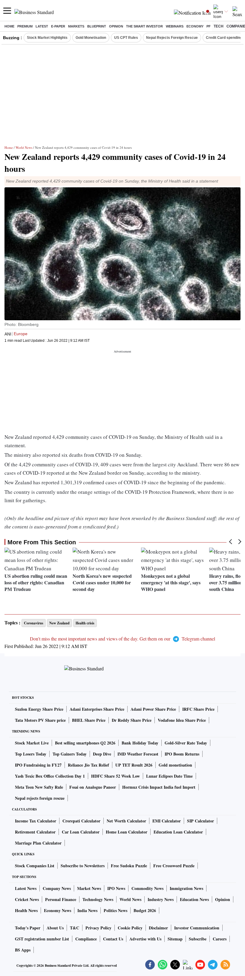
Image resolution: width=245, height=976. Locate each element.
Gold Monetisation (91, 38)
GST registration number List (42, 939)
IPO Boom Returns (182, 754)
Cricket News (27, 899)
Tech (218, 26)
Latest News (25, 888)
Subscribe (197, 939)
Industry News (161, 899)
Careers (219, 939)
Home (9, 26)
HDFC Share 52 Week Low (115, 776)
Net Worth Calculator (126, 821)
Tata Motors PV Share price (40, 720)
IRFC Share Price (198, 709)
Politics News (115, 910)
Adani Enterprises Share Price (97, 709)
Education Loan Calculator (178, 832)
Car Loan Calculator (80, 832)
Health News (26, 910)
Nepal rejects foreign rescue (40, 798)
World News (24, 147)
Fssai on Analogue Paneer (92, 787)
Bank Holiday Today (140, 743)
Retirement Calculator (35, 832)
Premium (25, 26)
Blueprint (96, 26)
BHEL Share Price (88, 720)
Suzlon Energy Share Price (39, 709)
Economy (194, 26)
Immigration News (186, 888)
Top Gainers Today (70, 754)
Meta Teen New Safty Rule (39, 787)
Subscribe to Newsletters (83, 865)
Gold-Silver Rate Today (186, 743)
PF (208, 26)
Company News (57, 888)
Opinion (116, 26)
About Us (55, 928)
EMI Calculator (166, 821)
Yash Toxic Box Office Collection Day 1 (50, 776)
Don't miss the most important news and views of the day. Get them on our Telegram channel (122, 638)
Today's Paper (27, 928)
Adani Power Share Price (153, 709)
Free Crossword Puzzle (174, 865)
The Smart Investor (144, 26)
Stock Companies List (34, 865)
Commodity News (147, 888)
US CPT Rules (126, 38)
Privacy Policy (98, 928)
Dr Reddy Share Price (131, 720)
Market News (89, 888)
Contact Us (113, 939)
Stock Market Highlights (47, 38)
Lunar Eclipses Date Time (169, 776)
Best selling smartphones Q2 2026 (85, 743)
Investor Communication (196, 928)
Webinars (174, 26)
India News (87, 910)
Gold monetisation (175, 765)
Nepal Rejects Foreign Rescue (172, 38)
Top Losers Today (30, 754)
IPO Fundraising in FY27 (38, 765)
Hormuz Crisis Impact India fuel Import (158, 787)
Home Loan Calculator (126, 832)
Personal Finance (60, 899)
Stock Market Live (32, 743)
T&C (74, 928)
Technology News (97, 899)
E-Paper (58, 26)
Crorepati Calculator (81, 821)
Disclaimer (158, 928)
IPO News (116, 888)
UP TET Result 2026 (133, 765)
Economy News (57, 910)
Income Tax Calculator (35, 821)
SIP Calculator (200, 821)
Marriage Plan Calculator (38, 843)
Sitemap (175, 939)
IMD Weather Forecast (137, 754)
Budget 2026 (145, 910)
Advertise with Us (145, 939)
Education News (194, 899)
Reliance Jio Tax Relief (88, 765)
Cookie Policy (130, 928)
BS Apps (22, 950)
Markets (76, 26)
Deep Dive (102, 754)
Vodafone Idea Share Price (182, 720)
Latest (42, 26)
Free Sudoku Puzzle (129, 865)
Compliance (86, 939)
